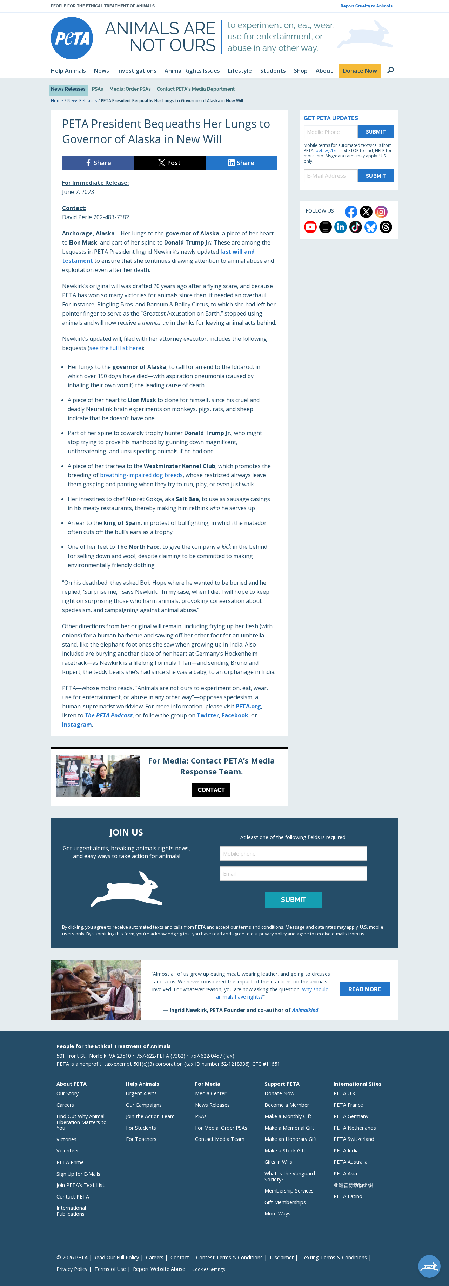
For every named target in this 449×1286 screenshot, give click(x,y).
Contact (179, 1257)
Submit (376, 131)
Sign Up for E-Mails (78, 1173)
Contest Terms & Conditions (229, 1257)
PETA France (348, 1105)
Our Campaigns (144, 1105)
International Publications (71, 1210)
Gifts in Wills (278, 1161)
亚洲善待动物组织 (353, 1185)
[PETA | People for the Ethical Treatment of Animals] (72, 38)
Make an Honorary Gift (290, 1139)
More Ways (277, 1213)
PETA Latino (348, 1196)
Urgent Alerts (141, 1093)
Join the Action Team (150, 1116)
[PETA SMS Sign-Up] (325, 227)
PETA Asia (345, 1173)
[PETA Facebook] (351, 212)
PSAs (97, 89)
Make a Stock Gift (285, 1150)
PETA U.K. (345, 1093)
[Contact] (169, 777)
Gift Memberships (285, 1202)
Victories (66, 1139)
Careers (65, 1105)
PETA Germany (351, 1116)
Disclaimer (282, 1257)
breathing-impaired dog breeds (141, 475)
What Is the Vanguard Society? (289, 1176)
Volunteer (67, 1150)
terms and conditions (261, 927)
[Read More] (224, 989)
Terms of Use (110, 1269)
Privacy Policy (71, 1269)
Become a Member (286, 1105)
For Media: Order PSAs (221, 1127)
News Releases (68, 89)
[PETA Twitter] (366, 212)
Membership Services (289, 1190)
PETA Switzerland (354, 1139)
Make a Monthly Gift (287, 1116)
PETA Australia (351, 1161)
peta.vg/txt (326, 151)
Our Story (67, 1093)
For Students (141, 1127)
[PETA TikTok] (355, 227)
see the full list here (115, 348)
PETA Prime (70, 1162)
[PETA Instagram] (381, 212)
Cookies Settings (208, 1269)
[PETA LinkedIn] (340, 227)
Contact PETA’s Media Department (196, 89)
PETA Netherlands (355, 1127)
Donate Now (279, 1093)
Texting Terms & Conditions (334, 1257)
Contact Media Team (219, 1139)
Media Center (210, 1093)
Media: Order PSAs (130, 89)
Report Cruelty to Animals (367, 6)
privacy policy (273, 933)
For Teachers (141, 1139)
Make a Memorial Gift (289, 1127)
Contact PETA (72, 1196)
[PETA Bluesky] (370, 227)
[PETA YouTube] (310, 227)
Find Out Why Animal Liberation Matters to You (81, 1122)
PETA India (346, 1150)
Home (57, 101)
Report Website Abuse (159, 1269)
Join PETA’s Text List (80, 1185)
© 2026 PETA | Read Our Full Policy (97, 1257)
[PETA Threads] (386, 227)
